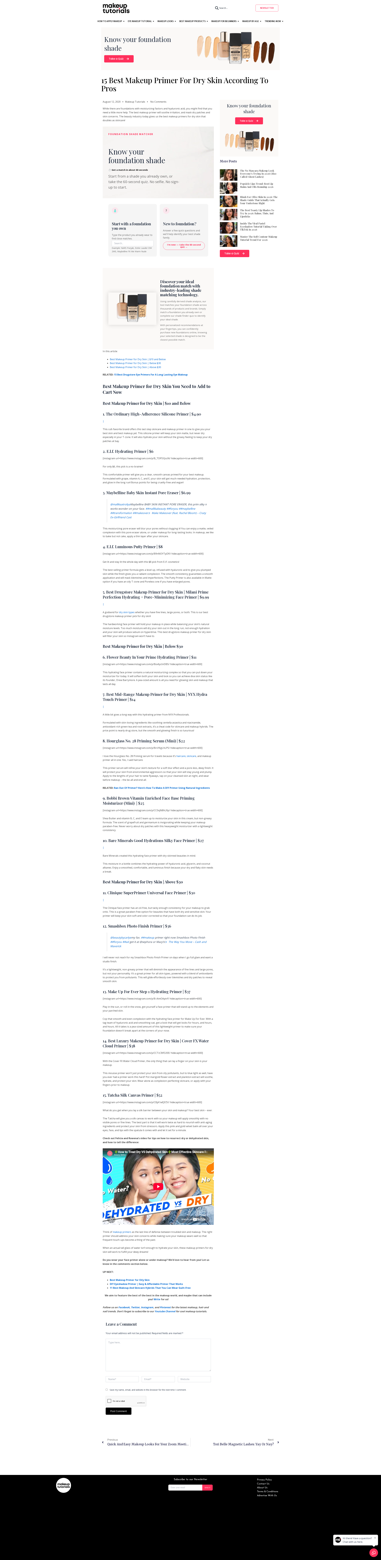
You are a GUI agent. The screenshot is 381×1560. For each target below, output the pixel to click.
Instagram (147, 1307)
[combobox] (233, 8)
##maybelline (187, 508)
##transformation (121, 513)
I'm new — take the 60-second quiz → (184, 245)
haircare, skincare (186, 756)
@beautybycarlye (120, 937)
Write (157, 1299)
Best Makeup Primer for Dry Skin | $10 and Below (138, 359)
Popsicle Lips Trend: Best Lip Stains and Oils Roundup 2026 (256, 185)
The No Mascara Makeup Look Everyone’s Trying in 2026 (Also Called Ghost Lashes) (258, 173)
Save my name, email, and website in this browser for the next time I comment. (148, 1389)
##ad (125, 942)
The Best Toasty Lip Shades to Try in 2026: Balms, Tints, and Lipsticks (257, 213)
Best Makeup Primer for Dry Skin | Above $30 (135, 367)
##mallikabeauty (156, 508)
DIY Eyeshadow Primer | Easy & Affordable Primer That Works (146, 1284)
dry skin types (127, 612)
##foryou (172, 508)
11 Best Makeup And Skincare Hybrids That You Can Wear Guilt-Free (150, 1287)
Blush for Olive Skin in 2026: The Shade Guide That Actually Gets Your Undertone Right (259, 200)
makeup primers (122, 1232)
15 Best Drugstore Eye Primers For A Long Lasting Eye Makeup (151, 374)
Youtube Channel (165, 1311)
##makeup (147, 937)
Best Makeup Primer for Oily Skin (130, 1280)
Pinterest (165, 1307)
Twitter (135, 1307)
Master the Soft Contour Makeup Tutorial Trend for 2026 (258, 238)
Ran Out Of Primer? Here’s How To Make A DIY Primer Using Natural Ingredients (162, 788)
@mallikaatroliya (120, 504)
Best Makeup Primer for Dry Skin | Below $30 (135, 363)
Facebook (124, 1307)
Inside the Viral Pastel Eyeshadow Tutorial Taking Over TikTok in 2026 (258, 226)
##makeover (140, 513)
